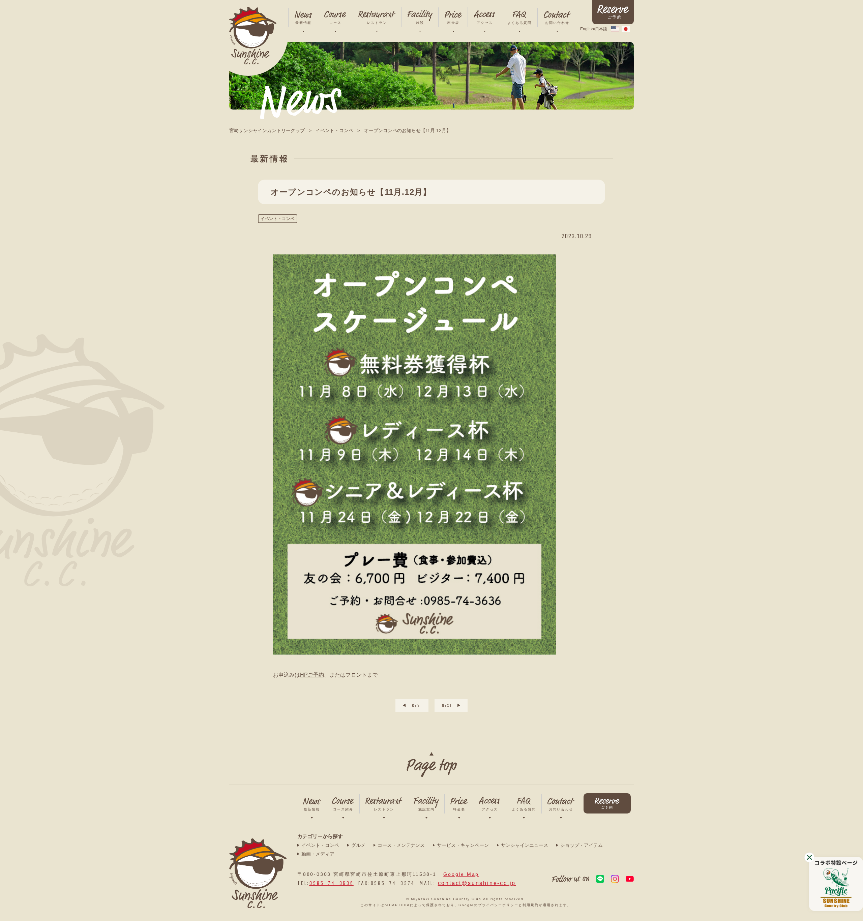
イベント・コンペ (334, 130)
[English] (615, 28)
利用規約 (531, 905)
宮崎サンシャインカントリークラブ (267, 130)
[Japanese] (626, 28)
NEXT (447, 705)
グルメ (358, 845)
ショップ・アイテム (581, 845)
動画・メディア (317, 854)
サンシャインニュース (524, 845)
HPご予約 (312, 675)
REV (416, 705)
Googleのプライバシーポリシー (488, 905)
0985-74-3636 (331, 883)
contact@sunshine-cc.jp (477, 883)
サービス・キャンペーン (463, 845)
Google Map (461, 874)
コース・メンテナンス (401, 845)
